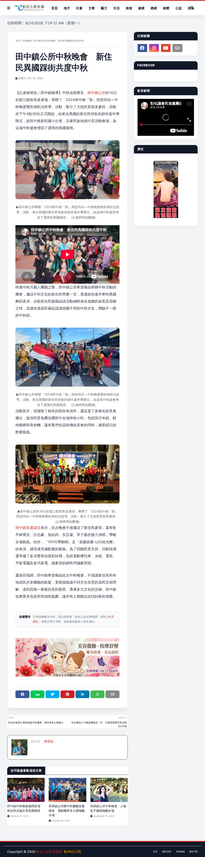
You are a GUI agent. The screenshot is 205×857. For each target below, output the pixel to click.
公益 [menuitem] (178, 8)
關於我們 (166, 851)
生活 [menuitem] (116, 8)
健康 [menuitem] (141, 8)
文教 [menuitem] (91, 8)
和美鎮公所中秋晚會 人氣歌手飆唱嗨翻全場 (108, 808)
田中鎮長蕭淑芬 (28, 528)
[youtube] (166, 48)
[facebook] (142, 48)
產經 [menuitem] (154, 8)
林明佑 (48, 741)
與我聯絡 (180, 851)
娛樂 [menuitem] (166, 8)
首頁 (17, 40)
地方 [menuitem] (67, 8)
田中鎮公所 (96, 93)
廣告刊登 (193, 851)
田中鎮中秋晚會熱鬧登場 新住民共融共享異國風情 (25, 808)
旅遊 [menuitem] (129, 8)
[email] (177, 48)
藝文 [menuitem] (104, 8)
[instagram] (154, 48)
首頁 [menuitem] (54, 8)
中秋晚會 (27, 40)
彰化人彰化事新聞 (49, 852)
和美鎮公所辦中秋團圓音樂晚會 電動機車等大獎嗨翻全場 (67, 810)
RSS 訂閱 (74, 852)
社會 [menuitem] (79, 8)
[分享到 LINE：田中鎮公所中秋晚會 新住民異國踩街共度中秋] (37, 694)
